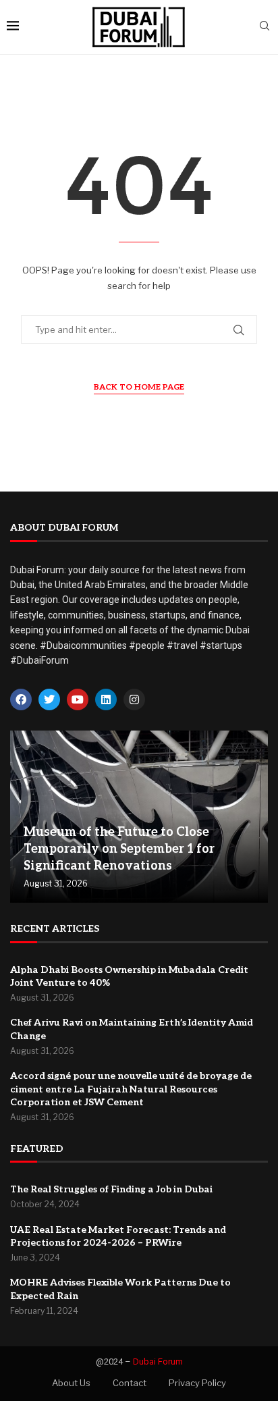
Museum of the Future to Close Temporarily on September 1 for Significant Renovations (119, 849)
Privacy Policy (197, 1382)
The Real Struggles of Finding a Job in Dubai (111, 1189)
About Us (71, 1382)
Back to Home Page (139, 387)
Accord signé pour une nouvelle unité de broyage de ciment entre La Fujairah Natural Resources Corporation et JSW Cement (131, 1089)
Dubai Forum (158, 1361)
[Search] (264, 26)
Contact (129, 1382)
